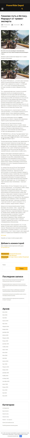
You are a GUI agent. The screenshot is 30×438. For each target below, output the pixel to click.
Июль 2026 (5, 312)
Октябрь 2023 (6, 378)
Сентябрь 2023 (6, 381)
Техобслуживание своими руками (10, 425)
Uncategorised (6, 408)
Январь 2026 (5, 329)
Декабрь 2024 (6, 343)
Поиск (4, 264)
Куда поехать (6, 411)
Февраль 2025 (6, 338)
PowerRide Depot (15, 5)
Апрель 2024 (5, 361)
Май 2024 (5, 358)
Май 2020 (5, 392)
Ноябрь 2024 (5, 346)
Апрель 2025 (5, 335)
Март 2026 (5, 323)
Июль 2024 (5, 352)
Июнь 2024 (5, 355)
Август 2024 (5, 349)
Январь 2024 (5, 369)
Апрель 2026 (5, 320)
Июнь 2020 (5, 390)
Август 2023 (5, 384)
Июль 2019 (5, 395)
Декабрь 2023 (6, 372)
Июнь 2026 (5, 314)
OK (20, 436)
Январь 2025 (5, 340)
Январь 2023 (5, 387)
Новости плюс (6, 416)
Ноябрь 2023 (5, 375)
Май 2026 (5, 317)
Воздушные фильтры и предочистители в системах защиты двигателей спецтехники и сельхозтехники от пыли (15, 285)
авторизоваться (5, 247)
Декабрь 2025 (6, 332)
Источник (3, 235)
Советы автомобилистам (8, 422)
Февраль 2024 (6, 366)
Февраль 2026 (6, 326)
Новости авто (6, 413)
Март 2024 (5, 364)
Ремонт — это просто (7, 419)
